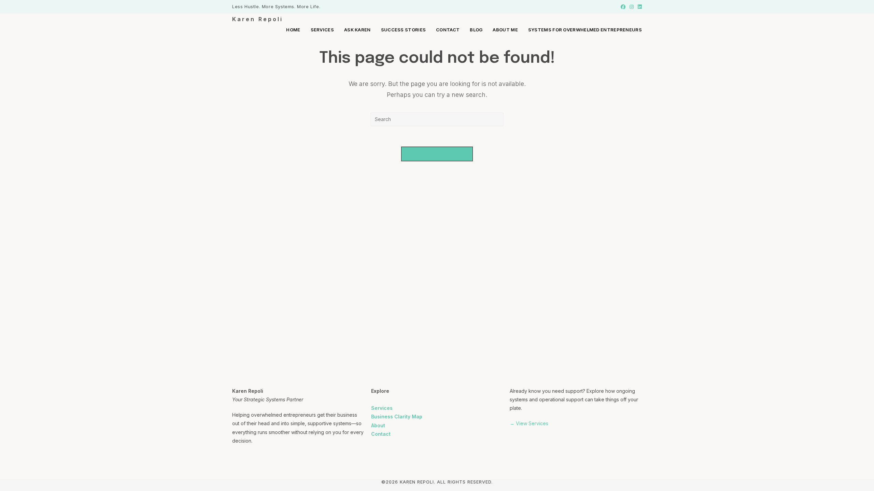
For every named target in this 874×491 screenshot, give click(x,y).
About (378, 425)
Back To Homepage (437, 154)
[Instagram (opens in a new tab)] (632, 6)
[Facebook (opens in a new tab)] (623, 6)
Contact (381, 434)
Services (382, 408)
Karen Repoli (257, 19)
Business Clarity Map (396, 416)
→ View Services (529, 423)
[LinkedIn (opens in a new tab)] (639, 6)
